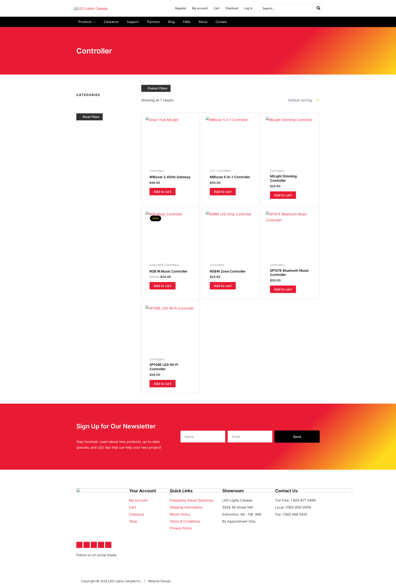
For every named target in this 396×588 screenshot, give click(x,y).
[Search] (319, 8)
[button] (93, 22)
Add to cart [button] (162, 192)
